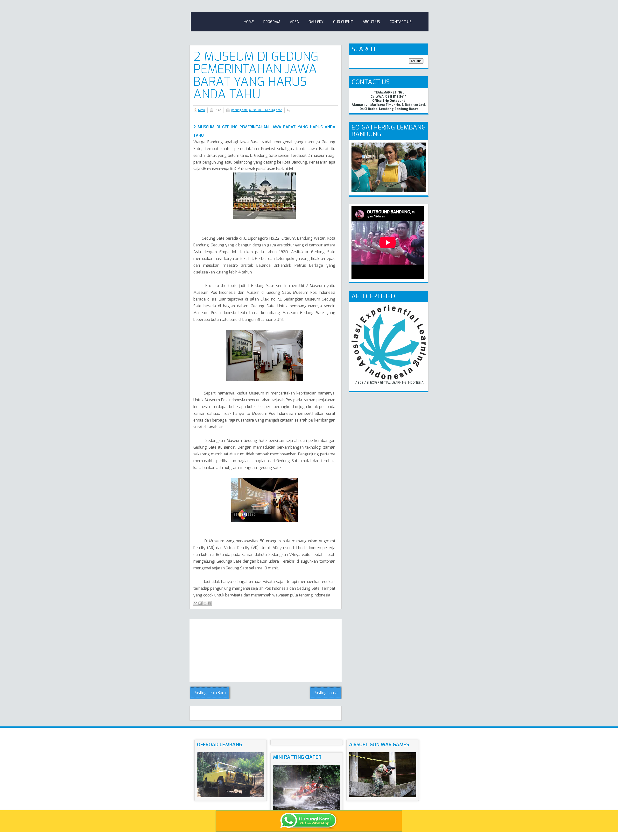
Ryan (201, 110)
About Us (371, 21)
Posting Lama (325, 692)
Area (294, 21)
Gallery (316, 21)
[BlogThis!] (200, 603)
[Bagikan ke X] (204, 603)
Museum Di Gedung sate (265, 110)
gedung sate (239, 110)
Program (271, 21)
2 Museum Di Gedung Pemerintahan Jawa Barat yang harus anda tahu (255, 75)
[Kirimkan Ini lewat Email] (195, 603)
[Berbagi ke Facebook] (209, 603)
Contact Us (401, 21)
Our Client (343, 21)
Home (249, 21)
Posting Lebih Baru (210, 692)
